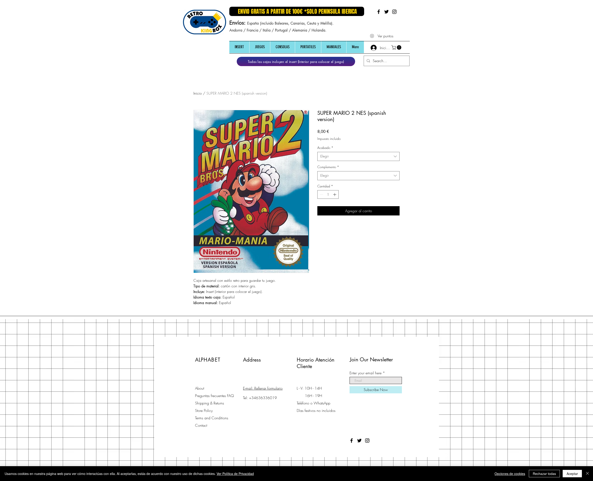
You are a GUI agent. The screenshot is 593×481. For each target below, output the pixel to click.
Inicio (197, 93)
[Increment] (335, 194)
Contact (201, 425)
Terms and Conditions (211, 417)
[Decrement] (321, 194)
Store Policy (204, 410)
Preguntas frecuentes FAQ (214, 395)
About (199, 388)
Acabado (325, 147)
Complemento (328, 167)
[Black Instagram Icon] (394, 12)
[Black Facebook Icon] (379, 12)
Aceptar (572, 473)
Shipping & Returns (209, 403)
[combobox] (358, 156)
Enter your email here (366, 373)
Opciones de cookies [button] (510, 473)
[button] (239, 47)
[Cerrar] (587, 473)
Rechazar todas (544, 473)
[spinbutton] (328, 194)
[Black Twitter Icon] (386, 12)
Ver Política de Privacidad (235, 473)
